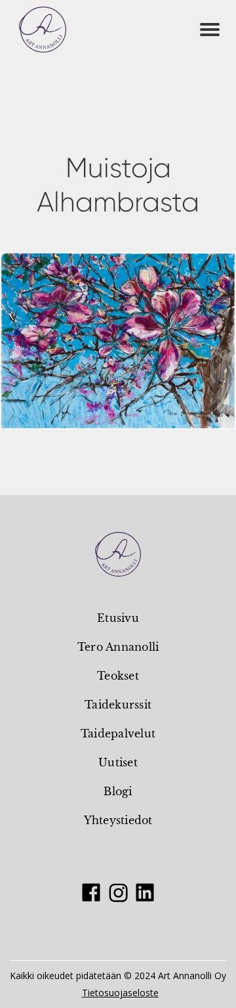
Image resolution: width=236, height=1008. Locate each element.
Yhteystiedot (118, 820)
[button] (210, 29)
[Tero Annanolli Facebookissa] (91, 892)
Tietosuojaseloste (120, 992)
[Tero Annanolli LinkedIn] (145, 892)
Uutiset (118, 762)
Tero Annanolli (118, 646)
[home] (43, 30)
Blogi (118, 791)
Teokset (118, 675)
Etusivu (118, 618)
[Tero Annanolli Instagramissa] (118, 892)
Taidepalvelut (118, 733)
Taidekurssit (118, 704)
